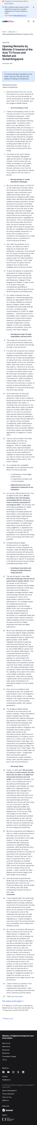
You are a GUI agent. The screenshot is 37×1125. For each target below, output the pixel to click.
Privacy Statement (8, 1094)
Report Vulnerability (8, 1090)
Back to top (9, 1019)
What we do (6, 1046)
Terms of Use (6, 1097)
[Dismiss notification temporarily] (33, 7)
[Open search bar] (28, 21)
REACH (4, 1100)
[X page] (18, 1072)
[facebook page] (3, 1072)
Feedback (5, 1080)
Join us (4, 1060)
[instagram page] (13, 1072)
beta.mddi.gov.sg (19, 15)
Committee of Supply (9, 1056)
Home (4, 32)
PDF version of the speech (12, 1001)
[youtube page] (8, 1072)
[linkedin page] (23, 1072)
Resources (5, 1050)
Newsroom (12, 32)
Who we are (6, 1043)
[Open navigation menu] (33, 21)
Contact (4, 1076)
